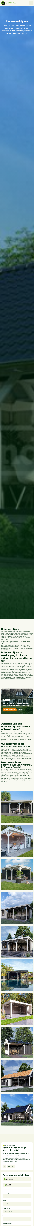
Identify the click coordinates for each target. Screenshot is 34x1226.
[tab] (17, 1179)
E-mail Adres (6, 1208)
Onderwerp (6, 1193)
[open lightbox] (17, 807)
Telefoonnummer (7, 1216)
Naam (4, 1200)
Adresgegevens (7, 1223)
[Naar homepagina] (8, 3)
